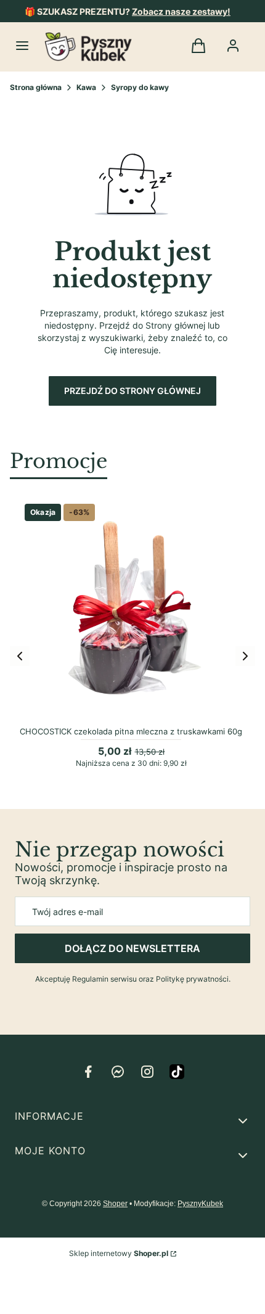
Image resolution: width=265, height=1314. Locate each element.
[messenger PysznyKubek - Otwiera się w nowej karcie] (117, 1071)
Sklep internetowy (118, 1253)
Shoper (115, 1203)
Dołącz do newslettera (132, 948)
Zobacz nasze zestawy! (181, 11)
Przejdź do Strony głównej (132, 390)
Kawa (86, 87)
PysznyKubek (200, 1203)
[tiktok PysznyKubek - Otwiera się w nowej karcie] (176, 1071)
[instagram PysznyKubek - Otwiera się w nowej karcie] (147, 1071)
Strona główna (36, 87)
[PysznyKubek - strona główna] (87, 47)
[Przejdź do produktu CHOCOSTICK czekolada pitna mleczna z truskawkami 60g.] (131, 610)
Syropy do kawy (140, 87)
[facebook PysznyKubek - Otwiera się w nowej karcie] (88, 1071)
